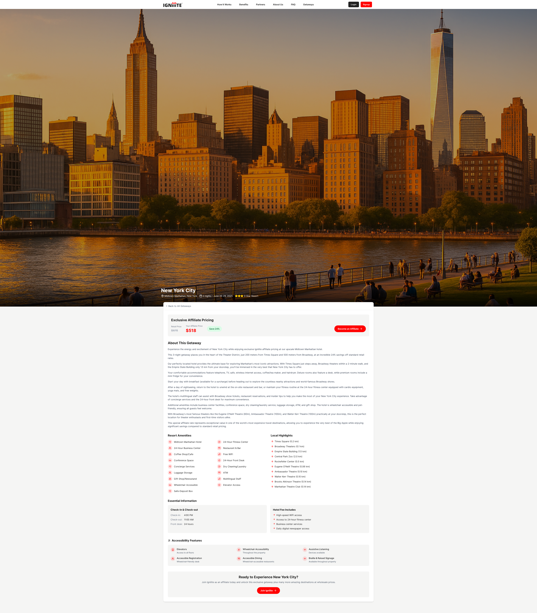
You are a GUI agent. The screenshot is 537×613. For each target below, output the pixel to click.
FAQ (293, 4)
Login (353, 4)
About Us (278, 4)
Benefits (243, 4)
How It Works (224, 4)
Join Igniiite (266, 590)
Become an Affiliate (348, 328)
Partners (260, 4)
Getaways (308, 4)
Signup (366, 4)
